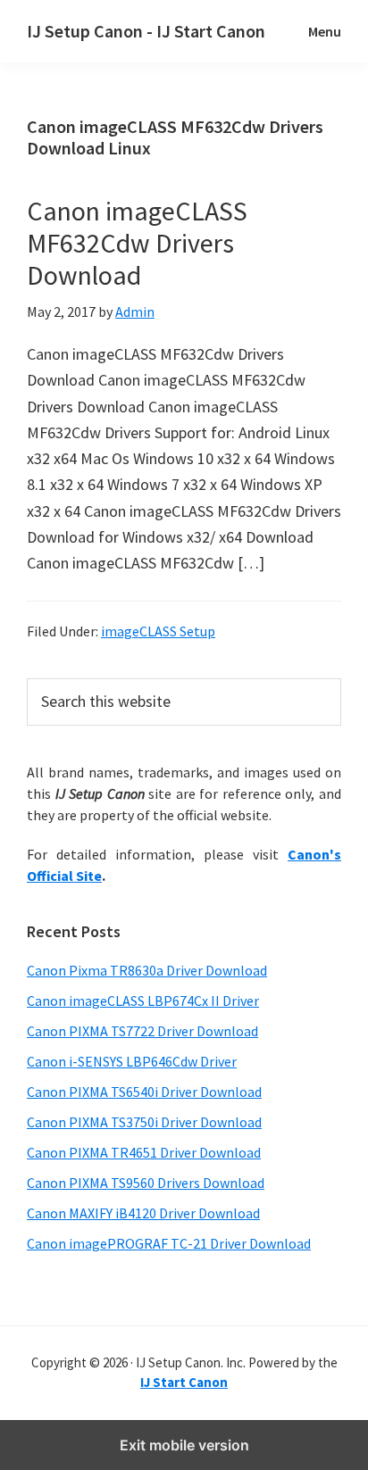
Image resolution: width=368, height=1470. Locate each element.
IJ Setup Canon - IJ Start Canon (146, 31)
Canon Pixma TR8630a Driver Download (147, 970)
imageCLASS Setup (158, 631)
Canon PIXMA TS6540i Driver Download (144, 1091)
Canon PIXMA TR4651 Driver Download (144, 1152)
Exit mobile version (184, 1445)
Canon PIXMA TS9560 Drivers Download (145, 1183)
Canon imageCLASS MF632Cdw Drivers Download (137, 243)
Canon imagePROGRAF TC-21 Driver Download (169, 1243)
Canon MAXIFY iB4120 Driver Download (143, 1213)
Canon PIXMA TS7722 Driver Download (142, 1031)
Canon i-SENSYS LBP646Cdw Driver (132, 1061)
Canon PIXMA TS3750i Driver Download (144, 1122)
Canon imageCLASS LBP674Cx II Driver (143, 1000)
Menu (324, 31)
